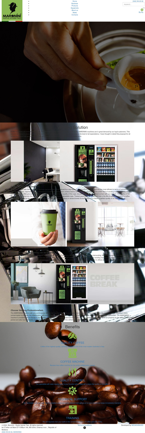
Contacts (75, 15)
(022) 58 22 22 (138, 1)
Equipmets (75, 8)
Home (75, 1)
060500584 (17, 432)
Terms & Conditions (85, 425)
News (75, 12)
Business (74, 3)
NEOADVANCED (137, 425)
